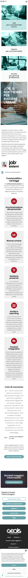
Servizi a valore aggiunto (13, 540)
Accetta (14, 565)
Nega (14, 569)
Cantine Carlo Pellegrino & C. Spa (16, 437)
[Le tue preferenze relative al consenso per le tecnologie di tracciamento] (2, 575)
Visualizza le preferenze (14, 573)
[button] (26, 550)
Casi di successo (13, 547)
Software (16, 537)
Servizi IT (13, 544)
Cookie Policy (8, 576)
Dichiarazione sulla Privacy (17, 576)
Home (9, 537)
